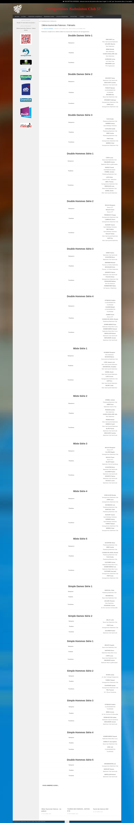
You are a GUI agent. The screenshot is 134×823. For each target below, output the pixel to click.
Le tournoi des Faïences (47, 21)
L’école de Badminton (62, 16)
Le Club (23, 16)
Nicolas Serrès (48, 28)
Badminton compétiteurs (35, 16)
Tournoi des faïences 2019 (100, 809)
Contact (82, 16)
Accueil (17, 16)
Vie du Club (73, 16)
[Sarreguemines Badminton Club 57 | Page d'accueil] (17, 9)
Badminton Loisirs (49, 16)
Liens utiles (89, 16)
